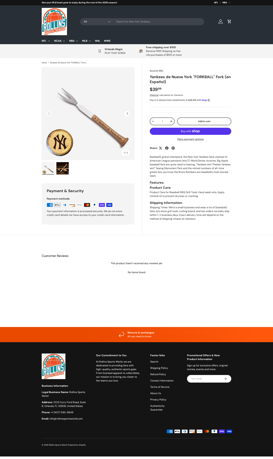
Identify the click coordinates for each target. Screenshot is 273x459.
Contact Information (161, 380)
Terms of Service (159, 387)
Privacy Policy (158, 399)
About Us (155, 393)
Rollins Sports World (58, 445)
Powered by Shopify (77, 445)
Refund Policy (158, 374)
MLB (84, 40)
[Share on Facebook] (167, 148)
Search (154, 361)
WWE (107, 40)
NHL (97, 40)
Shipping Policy (159, 368)
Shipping (154, 95)
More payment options (190, 139)
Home (44, 62)
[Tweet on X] (160, 148)
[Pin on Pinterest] (173, 148)
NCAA (57, 40)
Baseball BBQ (156, 70)
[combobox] (142, 21)
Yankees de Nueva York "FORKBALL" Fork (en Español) (69, 62)
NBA (224, 2)
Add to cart (204, 121)
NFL (216, 2)
